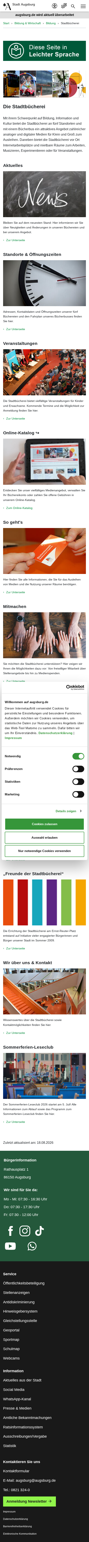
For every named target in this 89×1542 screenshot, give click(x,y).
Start (6, 23)
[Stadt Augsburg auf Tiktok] (36, 1232)
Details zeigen (66, 811)
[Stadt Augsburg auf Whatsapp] (28, 1247)
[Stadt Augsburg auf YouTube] (7, 1247)
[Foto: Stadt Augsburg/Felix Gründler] (44, 461)
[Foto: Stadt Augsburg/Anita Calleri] (44, 550)
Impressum (14, 738)
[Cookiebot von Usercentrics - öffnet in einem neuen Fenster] (66, 687)
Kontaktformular (16, 1471)
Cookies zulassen (44, 824)
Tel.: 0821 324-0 (16, 1490)
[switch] (78, 769)
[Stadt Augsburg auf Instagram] (21, 1232)
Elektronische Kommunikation (20, 1533)
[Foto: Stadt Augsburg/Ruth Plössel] (44, 991)
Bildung (51, 23)
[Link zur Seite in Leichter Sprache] (44, 50)
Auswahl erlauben (44, 837)
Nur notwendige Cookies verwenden (44, 851)
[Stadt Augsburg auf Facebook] (7, 1232)
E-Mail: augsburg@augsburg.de (29, 1480)
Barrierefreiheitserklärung (17, 1526)
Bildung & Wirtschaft (27, 23)
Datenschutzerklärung (56, 733)
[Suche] (73, 6)
